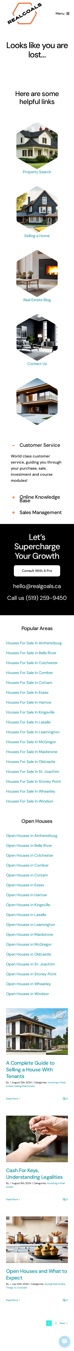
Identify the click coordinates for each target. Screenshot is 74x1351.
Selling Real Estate (24, 1086)
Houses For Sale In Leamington (32, 731)
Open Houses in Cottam (27, 875)
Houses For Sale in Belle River (31, 652)
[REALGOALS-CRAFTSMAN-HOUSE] (37, 188)
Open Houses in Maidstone (29, 934)
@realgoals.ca (43, 586)
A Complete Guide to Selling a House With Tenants (30, 1070)
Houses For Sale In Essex (27, 692)
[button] (37, 445)
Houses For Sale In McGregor (31, 741)
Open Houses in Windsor (27, 993)
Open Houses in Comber (27, 865)
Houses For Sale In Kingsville (30, 712)
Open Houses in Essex (25, 885)
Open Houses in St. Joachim (30, 964)
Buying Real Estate (55, 1284)
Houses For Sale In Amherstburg (34, 643)
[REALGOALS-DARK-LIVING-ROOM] (37, 316)
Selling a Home (37, 235)
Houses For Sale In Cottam (29, 682)
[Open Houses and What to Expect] (37, 1239)
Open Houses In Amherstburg (31, 835)
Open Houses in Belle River (29, 845)
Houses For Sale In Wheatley (30, 791)
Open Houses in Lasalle (26, 914)
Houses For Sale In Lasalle (28, 722)
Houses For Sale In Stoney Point (33, 781)
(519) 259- (39, 598)
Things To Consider (16, 1287)
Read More (12, 1098)
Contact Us (37, 363)
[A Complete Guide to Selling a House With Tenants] (37, 1031)
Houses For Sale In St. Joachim (32, 771)
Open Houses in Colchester (29, 855)
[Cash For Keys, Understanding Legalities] (37, 1139)
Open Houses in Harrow (26, 894)
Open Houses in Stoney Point (31, 974)
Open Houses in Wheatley (28, 983)
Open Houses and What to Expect (36, 1274)
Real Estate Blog (37, 299)
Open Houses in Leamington (30, 924)
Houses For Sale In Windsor (29, 801)
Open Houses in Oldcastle (28, 954)
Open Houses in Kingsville (28, 904)
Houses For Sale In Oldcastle (30, 761)
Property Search (37, 171)
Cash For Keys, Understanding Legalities (34, 1173)
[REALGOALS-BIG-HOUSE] (37, 124)
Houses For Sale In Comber (29, 672)
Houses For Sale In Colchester (32, 662)
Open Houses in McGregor (29, 944)
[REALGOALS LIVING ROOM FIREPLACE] (37, 252)
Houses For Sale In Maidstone (31, 751)
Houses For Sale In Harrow (28, 702)
